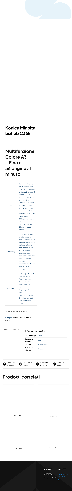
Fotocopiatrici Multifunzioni (23, 318)
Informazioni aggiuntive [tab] (11, 329)
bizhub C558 (18, 449)
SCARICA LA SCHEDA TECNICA (16, 311)
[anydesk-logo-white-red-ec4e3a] (8, 469)
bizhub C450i (53, 448)
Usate (7, 320)
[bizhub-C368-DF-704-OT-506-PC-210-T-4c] (19, 72)
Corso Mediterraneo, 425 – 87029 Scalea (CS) (63, 477)
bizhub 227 (53, 416)
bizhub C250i (18, 416)
